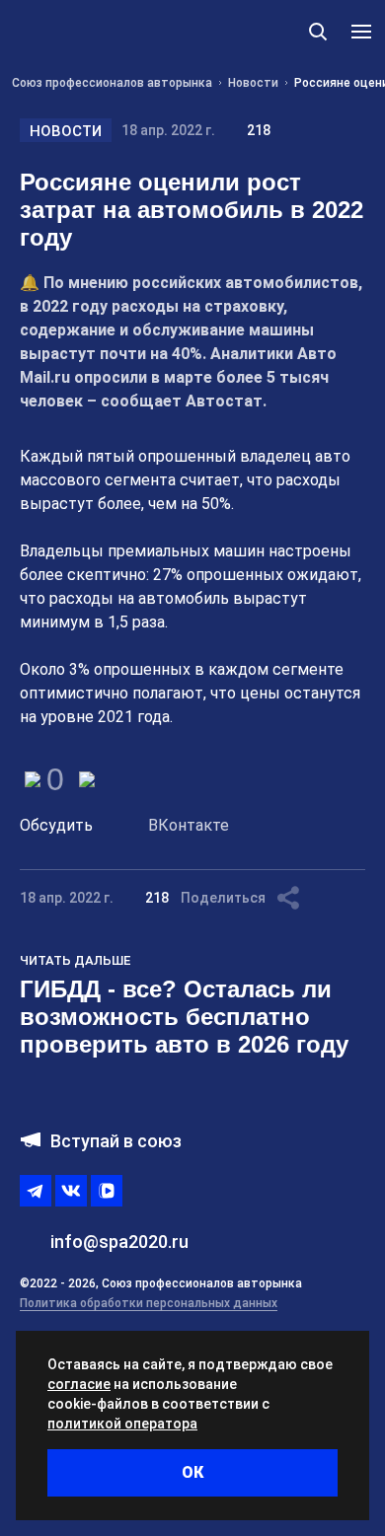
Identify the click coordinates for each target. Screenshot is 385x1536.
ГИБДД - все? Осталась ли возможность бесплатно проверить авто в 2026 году (184, 1017)
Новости (66, 131)
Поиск (318, 31)
